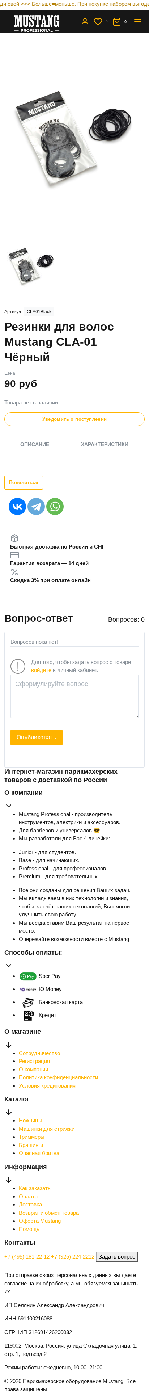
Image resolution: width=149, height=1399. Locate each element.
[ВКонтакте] (17, 506)
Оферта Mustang (40, 1221)
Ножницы (30, 1120)
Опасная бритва (39, 1153)
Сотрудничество (39, 1053)
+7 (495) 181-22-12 (27, 1256)
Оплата (28, 1196)
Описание (34, 444)
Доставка (30, 1204)
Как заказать (35, 1188)
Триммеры (31, 1137)
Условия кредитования (47, 1086)
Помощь (29, 1229)
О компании (33, 1069)
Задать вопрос (117, 1256)
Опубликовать (36, 737)
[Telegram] (36, 506)
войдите (41, 670)
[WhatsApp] (55, 506)
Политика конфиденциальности (58, 1077)
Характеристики (104, 444)
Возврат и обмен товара (49, 1213)
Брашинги (31, 1145)
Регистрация (34, 1061)
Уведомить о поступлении (74, 419)
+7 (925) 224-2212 (73, 1256)
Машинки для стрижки (46, 1129)
